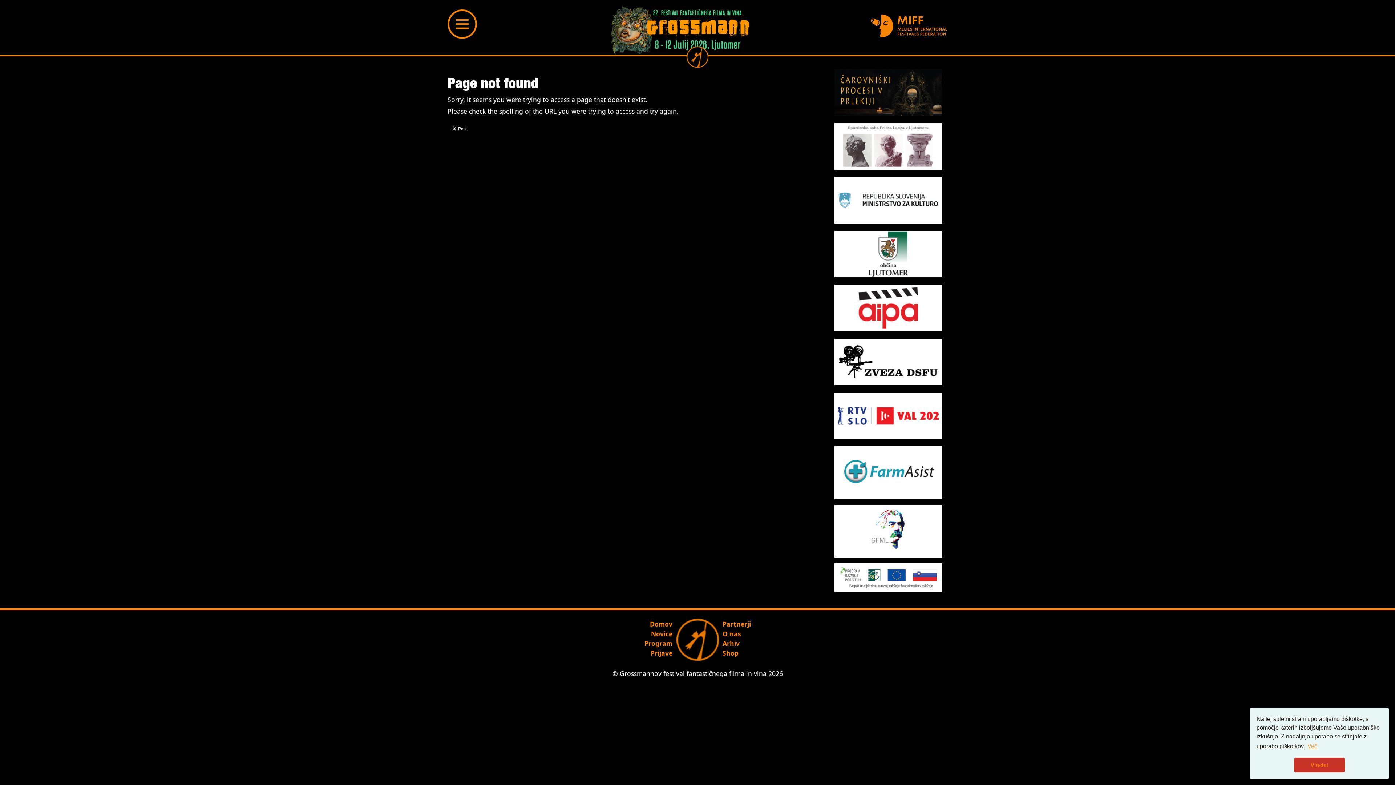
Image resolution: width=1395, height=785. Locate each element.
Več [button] (1312, 746)
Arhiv (731, 643)
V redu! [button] (1320, 765)
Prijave (661, 653)
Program (658, 643)
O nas (732, 633)
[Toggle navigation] (462, 24)
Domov (661, 624)
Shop (731, 653)
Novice (661, 633)
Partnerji (737, 624)
